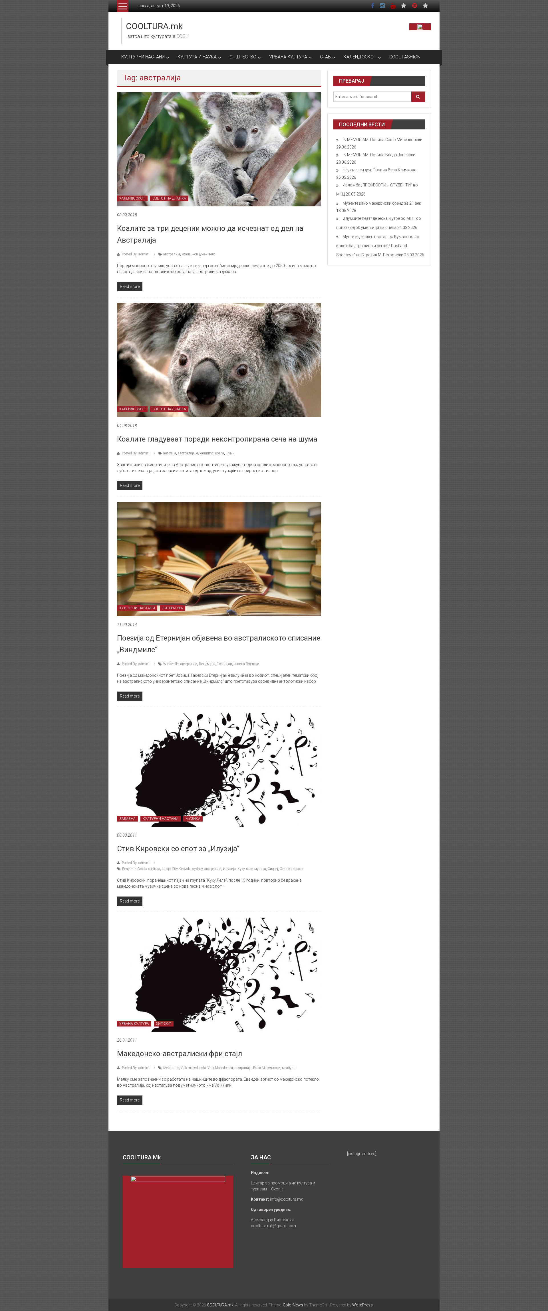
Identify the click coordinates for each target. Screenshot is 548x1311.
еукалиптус (204, 453)
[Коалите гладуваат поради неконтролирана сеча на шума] (219, 359)
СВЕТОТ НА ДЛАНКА (169, 198)
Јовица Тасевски (246, 664)
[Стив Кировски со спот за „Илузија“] (219, 769)
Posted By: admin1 (136, 254)
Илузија (229, 869)
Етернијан (224, 664)
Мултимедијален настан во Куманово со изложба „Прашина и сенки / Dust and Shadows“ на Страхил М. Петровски (377, 245)
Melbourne (171, 1068)
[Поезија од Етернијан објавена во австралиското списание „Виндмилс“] (219, 558)
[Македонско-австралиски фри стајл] (219, 974)
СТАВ (325, 57)
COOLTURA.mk (154, 26)
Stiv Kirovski (181, 869)
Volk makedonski (193, 1068)
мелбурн (288, 1068)
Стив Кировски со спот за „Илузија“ (178, 848)
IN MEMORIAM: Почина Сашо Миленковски (382, 139)
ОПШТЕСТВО (242, 57)
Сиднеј (273, 869)
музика (260, 869)
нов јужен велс (203, 254)
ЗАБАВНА (127, 819)
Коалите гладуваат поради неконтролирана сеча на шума (217, 439)
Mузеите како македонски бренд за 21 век (381, 203)
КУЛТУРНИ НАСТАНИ (143, 57)
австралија (171, 254)
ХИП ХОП (163, 1024)
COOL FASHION (404, 57)
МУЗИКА (193, 819)
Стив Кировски (291, 869)
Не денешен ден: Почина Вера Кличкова (379, 170)
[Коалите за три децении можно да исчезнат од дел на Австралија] (219, 149)
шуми (230, 453)
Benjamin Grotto (134, 869)
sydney (197, 869)
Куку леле (245, 869)
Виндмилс (207, 664)
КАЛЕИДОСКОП (360, 57)
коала (186, 254)
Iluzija (166, 869)
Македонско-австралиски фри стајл (179, 1053)
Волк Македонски (266, 1068)
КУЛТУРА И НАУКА (197, 57)
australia (169, 453)
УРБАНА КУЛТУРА (288, 57)
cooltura (154, 869)
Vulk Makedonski (220, 1068)
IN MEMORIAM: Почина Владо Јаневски (378, 155)
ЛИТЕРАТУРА (172, 608)
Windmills (171, 664)
